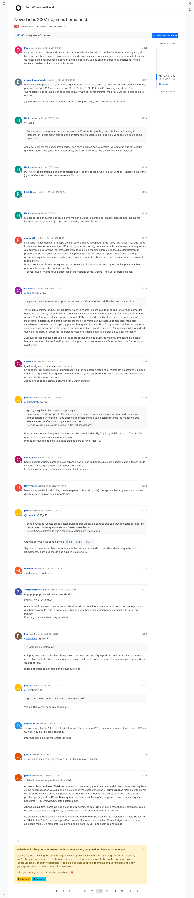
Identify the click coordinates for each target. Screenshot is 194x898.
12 (100, 891)
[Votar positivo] (127, 71)
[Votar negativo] (138, 71)
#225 (144, 192)
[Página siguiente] (137, 891)
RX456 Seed (30, 192)
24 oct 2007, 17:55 (52, 397)
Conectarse (39, 879)
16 (130, 891)
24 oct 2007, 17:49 (53, 361)
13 (107, 891)
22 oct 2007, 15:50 (53, 48)
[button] (4, 894)
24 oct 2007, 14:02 (55, 238)
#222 (144, 80)
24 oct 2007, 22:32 (56, 723)
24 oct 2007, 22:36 (52, 754)
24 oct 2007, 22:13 (49, 634)
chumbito (28, 361)
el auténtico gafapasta (35, 80)
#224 (144, 167)
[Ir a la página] (77, 891)
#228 (144, 288)
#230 (144, 397)
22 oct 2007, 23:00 (50, 167)
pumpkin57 (29, 238)
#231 (144, 457)
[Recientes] (4, 3)
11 (92, 891)
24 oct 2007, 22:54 (52, 775)
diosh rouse (29, 723)
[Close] (143, 849)
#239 (144, 754)
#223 (144, 118)
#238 (144, 723)
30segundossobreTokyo (36, 589)
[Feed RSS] (66, 26)
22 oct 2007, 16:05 (66, 80)
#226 (144, 213)
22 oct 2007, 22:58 (50, 118)
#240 (144, 775)
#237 (144, 685)
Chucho (28, 288)
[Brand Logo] (19, 7)
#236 (144, 634)
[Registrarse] (190, 9)
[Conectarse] (190, 3)
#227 (144, 238)
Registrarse (24, 879)
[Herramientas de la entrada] (144, 71)
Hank (26, 118)
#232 (144, 486)
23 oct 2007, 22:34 (56, 192)
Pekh (26, 634)
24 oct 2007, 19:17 (67, 589)
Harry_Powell (30, 486)
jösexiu (27, 754)
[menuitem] (190, 3)
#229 (144, 361)
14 (115, 891)
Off (16, 26)
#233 (144, 510)
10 (85, 891)
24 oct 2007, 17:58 (53, 457)
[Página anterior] (56, 891)
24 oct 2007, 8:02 (49, 213)
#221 (144, 48)
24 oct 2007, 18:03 (52, 510)
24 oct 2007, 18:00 (57, 486)
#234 (144, 568)
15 (122, 891)
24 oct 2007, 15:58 (52, 288)
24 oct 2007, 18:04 (53, 568)
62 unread (163, 84)
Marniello (28, 568)
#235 (144, 589)
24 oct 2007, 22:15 (52, 685)
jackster (28, 397)
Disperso (28, 48)
